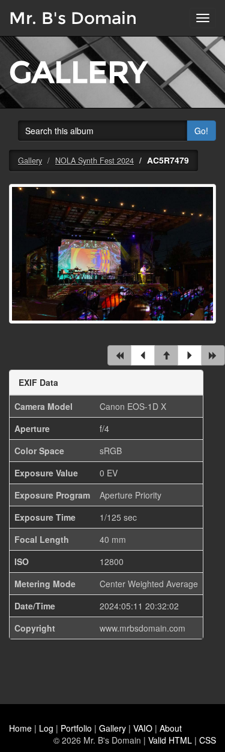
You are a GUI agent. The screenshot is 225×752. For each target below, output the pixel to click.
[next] (190, 355)
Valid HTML (170, 740)
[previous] (143, 355)
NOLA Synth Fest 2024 (94, 160)
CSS (207, 740)
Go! (201, 131)
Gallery (30, 160)
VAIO (142, 728)
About (171, 728)
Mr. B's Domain (73, 18)
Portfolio (76, 728)
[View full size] (112, 261)
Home (20, 728)
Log (46, 728)
